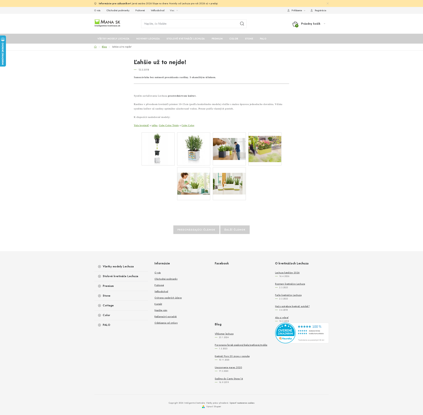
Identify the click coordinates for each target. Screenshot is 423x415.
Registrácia (320, 10)
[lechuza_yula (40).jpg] (193, 178)
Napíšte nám (160, 310)
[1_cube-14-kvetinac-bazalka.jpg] (229, 143)
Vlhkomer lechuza (224, 333)
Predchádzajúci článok (196, 229)
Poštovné (140, 10)
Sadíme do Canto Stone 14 (229, 378)
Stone (107, 296)
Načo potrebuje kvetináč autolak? (292, 306)
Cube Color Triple (169, 125)
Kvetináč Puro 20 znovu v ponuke (232, 356)
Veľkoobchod (158, 10)
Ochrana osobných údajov (168, 297)
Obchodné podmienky (117, 10)
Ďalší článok (235, 229)
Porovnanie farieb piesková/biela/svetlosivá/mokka (241, 345)
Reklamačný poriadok (165, 316)
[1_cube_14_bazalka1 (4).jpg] (158, 148)
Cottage (108, 305)
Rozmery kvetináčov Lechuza (290, 284)
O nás (97, 10)
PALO (106, 325)
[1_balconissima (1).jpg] (265, 145)
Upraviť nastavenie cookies (242, 402)
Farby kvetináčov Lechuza (288, 295)
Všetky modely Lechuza (118, 266)
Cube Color (188, 125)
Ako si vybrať (282, 317)
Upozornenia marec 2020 (228, 367)
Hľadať (242, 23)
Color (106, 315)
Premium (108, 286)
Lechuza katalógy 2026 (287, 272)
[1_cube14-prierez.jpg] (193, 148)
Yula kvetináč (141, 125)
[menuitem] (113, 39)
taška (154, 125)
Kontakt (158, 304)
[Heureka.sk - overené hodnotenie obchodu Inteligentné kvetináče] (302, 333)
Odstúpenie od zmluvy (166, 323)
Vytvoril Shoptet (213, 406)
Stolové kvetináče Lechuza (120, 276)
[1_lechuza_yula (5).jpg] (229, 178)
